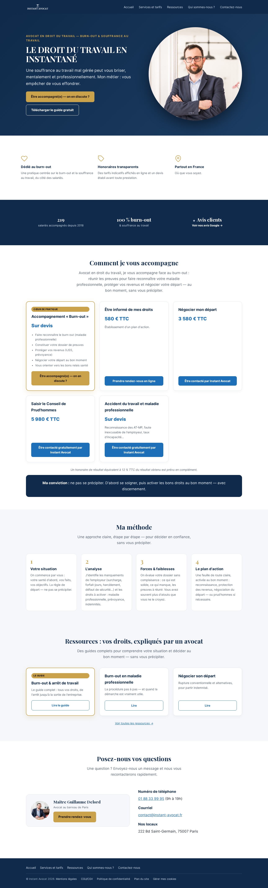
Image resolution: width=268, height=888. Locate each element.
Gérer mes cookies (164, 878)
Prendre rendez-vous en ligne (134, 381)
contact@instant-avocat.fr (160, 815)
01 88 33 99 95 (151, 799)
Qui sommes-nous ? (201, 7)
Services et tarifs (150, 7)
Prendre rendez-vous (74, 817)
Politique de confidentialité (113, 878)
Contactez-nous (231, 7)
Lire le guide (60, 705)
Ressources (175, 7)
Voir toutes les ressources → (134, 723)
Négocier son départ (196, 676)
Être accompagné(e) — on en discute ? (60, 97)
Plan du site (141, 878)
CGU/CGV (87, 878)
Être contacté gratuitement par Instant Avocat (60, 450)
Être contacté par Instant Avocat (207, 381)
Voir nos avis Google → (207, 225)
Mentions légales (66, 878)
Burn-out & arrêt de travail (55, 683)
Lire (134, 705)
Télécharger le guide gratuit (52, 110)
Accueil (129, 7)
